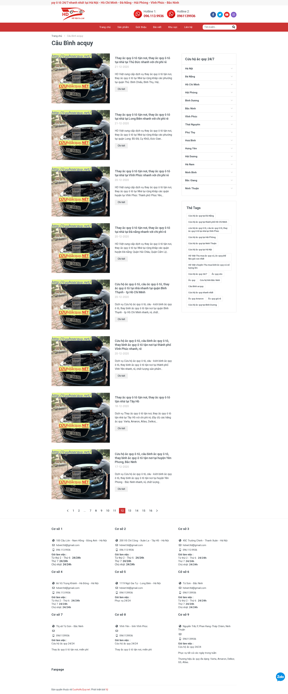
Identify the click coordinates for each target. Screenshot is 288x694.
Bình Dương (192, 100)
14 (136, 510)
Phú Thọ (190, 132)
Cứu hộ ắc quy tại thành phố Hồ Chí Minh (207, 222)
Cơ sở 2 (120, 529)
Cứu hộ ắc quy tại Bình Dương (202, 305)
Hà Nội (189, 68)
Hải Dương (191, 156)
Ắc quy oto (217, 274)
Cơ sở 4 (57, 572)
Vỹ (107, 689)
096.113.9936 (154, 16)
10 (107, 510)
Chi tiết (121, 89)
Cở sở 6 (183, 572)
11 (114, 510)
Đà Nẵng (190, 76)
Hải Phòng (191, 92)
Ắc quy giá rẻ (214, 298)
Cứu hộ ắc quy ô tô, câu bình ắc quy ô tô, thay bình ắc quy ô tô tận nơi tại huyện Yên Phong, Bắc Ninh (143, 458)
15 (143, 510)
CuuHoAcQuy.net (81, 689)
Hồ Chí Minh (192, 84)
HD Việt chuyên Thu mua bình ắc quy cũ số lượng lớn (209, 266)
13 (129, 510)
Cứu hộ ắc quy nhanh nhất (200, 292)
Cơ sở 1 (57, 529)
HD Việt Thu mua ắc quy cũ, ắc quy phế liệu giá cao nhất (207, 257)
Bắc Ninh (190, 108)
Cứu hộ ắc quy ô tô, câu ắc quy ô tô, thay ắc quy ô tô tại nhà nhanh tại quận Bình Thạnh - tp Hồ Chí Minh (142, 288)
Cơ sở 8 (120, 614)
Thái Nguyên (192, 124)
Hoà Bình (190, 140)
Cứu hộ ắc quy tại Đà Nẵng (201, 216)
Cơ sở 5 (120, 572)
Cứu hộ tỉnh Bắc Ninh (210, 280)
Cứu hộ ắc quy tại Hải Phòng (202, 237)
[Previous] (68, 510)
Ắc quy (191, 280)
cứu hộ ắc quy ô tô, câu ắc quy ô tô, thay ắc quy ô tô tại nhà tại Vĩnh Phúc (207, 229)
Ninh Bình (191, 172)
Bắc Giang (191, 180)
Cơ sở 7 (57, 614)
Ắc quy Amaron (196, 298)
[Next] (156, 510)
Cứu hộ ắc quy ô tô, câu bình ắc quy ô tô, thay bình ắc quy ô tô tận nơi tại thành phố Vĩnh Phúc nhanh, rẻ (143, 344)
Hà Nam (189, 164)
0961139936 (186, 16)
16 (150, 510)
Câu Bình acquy (195, 286)
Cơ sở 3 (183, 529)
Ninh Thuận (192, 188)
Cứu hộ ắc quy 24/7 (197, 274)
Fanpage (58, 669)
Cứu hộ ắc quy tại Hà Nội (200, 249)
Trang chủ (57, 36)
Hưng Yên (191, 148)
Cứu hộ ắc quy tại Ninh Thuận (202, 243)
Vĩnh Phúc (191, 116)
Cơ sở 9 (183, 614)
